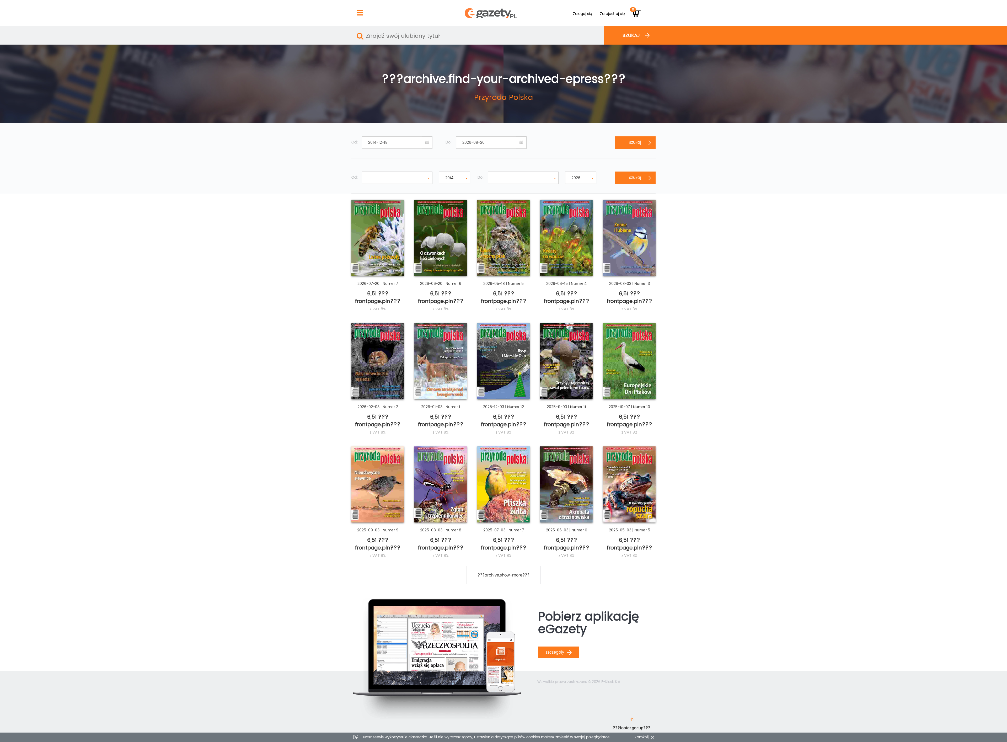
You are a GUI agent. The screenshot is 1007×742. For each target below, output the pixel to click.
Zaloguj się (582, 14)
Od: (354, 142)
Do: (449, 142)
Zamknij (642, 737)
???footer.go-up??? (631, 728)
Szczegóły (555, 652)
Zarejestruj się (612, 14)
